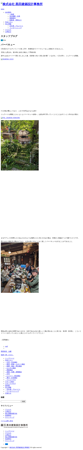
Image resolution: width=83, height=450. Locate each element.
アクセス (8, 30)
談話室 (7, 385)
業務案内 (13, 18)
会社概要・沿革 (15, 16)
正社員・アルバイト (16, 26)
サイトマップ (9, 417)
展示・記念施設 (11, 378)
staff (6, 346)
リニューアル (10, 379)
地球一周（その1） (7, 355)
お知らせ (8, 393)
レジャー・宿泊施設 (12, 376)
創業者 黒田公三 (16, 20)
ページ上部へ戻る (7, 421)
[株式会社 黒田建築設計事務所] (22, 4)
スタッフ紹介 (9, 381)
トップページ (9, 358)
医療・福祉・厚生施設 (13, 366)
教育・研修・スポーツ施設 (15, 364)
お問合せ (8, 32)
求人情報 (8, 24)
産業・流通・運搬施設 (13, 372)
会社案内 (8, 12)
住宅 (7, 374)
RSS (6, 444)
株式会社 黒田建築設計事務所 (20, 447)
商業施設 (9, 370)
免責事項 (8, 415)
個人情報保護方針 (11, 413)
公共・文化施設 (11, 362)
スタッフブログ (10, 383)
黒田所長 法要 (6, 351)
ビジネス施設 (10, 368)
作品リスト (9, 22)
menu (2, 9)
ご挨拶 (12, 14)
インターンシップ (16, 28)
